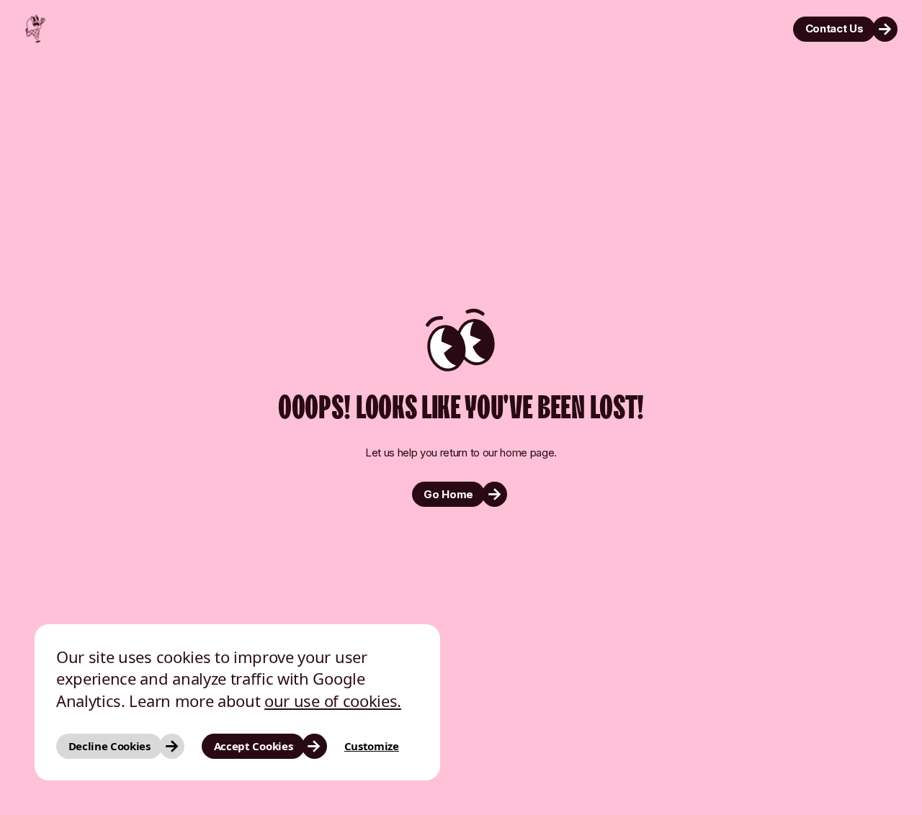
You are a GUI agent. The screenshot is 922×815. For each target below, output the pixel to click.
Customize (371, 746)
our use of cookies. (332, 700)
